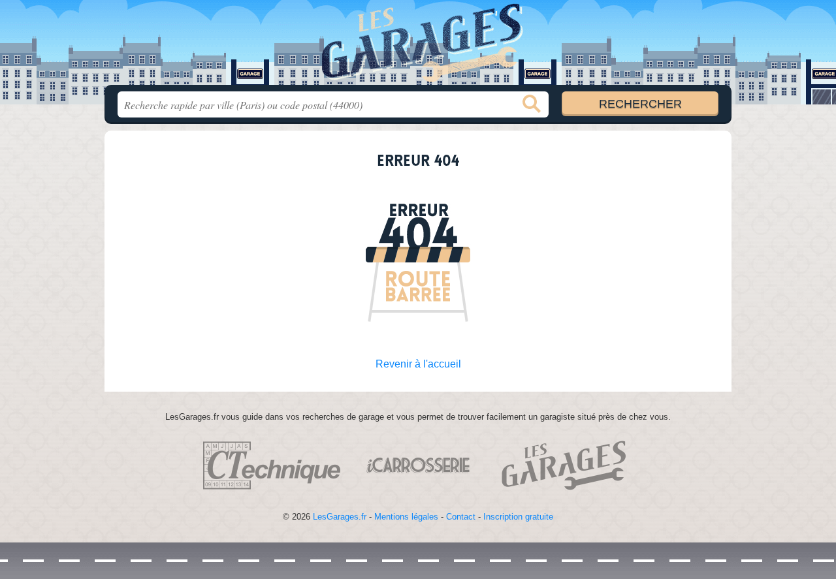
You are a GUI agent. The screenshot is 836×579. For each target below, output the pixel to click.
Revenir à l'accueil (418, 363)
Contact (460, 517)
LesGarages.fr (339, 517)
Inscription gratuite (518, 517)
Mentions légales (406, 517)
